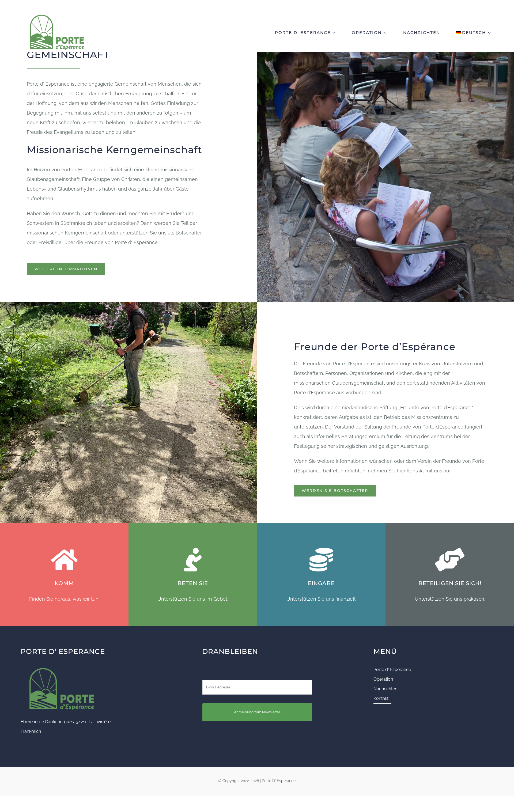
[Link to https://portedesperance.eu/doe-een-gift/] (321, 559)
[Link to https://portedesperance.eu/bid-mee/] (192, 559)
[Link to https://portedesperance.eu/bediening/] (64, 559)
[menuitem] (473, 32)
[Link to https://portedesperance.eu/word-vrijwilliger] (449, 559)
